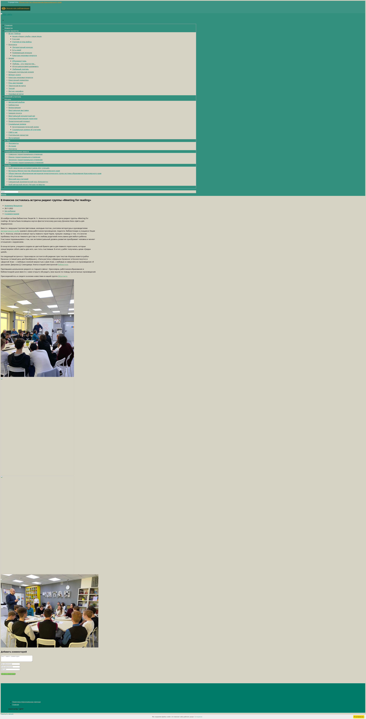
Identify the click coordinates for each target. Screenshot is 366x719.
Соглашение (198, 716)
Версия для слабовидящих (17, 8)
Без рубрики (10, 211)
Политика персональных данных (26, 702)
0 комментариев (12, 214)
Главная (15, 704)
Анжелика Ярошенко (13, 205)
